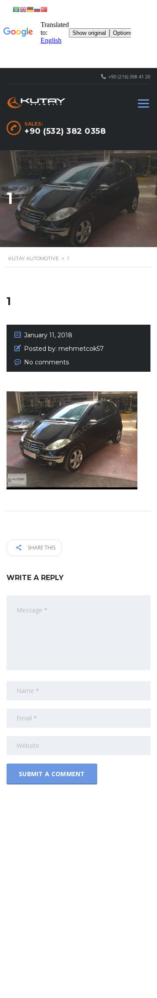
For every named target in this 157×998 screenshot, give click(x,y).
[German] (30, 9)
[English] (23, 9)
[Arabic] (16, 9)
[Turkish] (44, 9)
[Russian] (37, 9)
